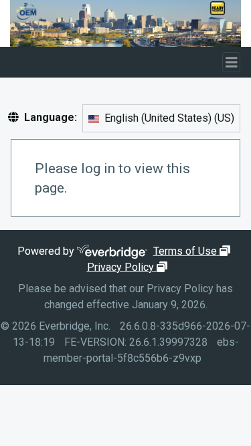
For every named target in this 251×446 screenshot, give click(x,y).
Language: (50, 117)
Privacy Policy (129, 267)
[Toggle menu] (231, 62)
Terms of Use (193, 251)
